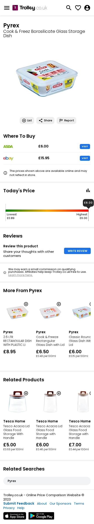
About (42, 503)
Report (69, 120)
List (29, 120)
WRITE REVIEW (77, 251)
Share (48, 120)
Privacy (9, 508)
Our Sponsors (60, 503)
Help (20, 508)
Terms (79, 503)
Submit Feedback (18, 503)
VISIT (85, 146)
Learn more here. (20, 275)
